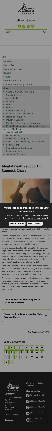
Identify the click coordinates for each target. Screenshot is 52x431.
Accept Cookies (17, 223)
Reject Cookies (35, 223)
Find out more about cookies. (35, 218)
